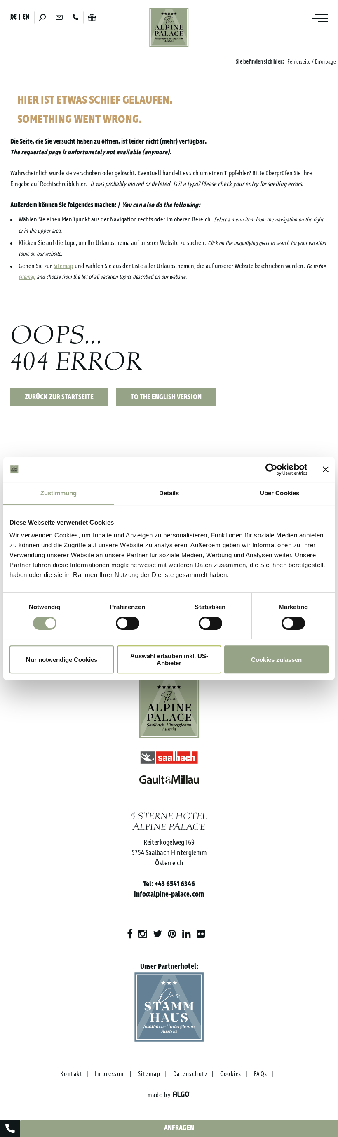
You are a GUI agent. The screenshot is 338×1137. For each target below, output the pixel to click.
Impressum (110, 1074)
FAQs (261, 1074)
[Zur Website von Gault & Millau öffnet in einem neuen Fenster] (169, 777)
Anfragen (179, 1128)
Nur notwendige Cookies (61, 659)
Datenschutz (190, 1074)
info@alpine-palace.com (169, 894)
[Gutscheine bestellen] (92, 17)
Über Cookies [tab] (279, 493)
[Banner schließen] (326, 469)
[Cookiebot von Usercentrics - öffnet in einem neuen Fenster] (271, 469)
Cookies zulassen (276, 659)
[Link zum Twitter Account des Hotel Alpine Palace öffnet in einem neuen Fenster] (157, 934)
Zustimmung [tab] (58, 493)
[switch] (127, 623)
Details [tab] (169, 493)
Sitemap (63, 266)
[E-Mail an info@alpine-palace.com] (59, 17)
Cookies (231, 1074)
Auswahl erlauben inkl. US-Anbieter (169, 659)
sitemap (27, 277)
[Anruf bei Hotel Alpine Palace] (10, 1128)
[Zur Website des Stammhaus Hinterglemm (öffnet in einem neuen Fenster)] (169, 1008)
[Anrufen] (75, 17)
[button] (59, 397)
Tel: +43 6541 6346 (169, 884)
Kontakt (71, 1074)
